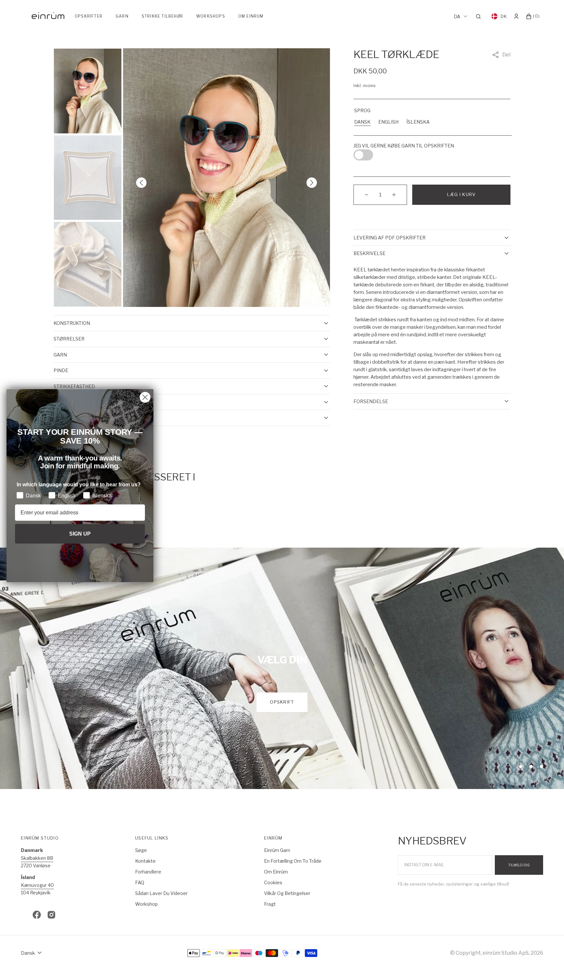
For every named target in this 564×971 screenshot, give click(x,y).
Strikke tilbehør (162, 16)
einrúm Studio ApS (506, 953)
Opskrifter (88, 16)
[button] (480, 16)
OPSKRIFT (282, 702)
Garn (122, 16)
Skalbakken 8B (37, 858)
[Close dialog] (145, 397)
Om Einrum (251, 16)
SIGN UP (80, 534)
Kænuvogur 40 (37, 885)
